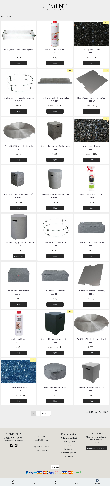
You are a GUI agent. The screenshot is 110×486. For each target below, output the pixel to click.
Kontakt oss (68, 449)
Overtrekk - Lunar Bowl (55, 387)
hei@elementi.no (41, 450)
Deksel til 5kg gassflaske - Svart (55, 339)
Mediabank (69, 456)
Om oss (69, 445)
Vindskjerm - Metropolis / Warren (19, 98)
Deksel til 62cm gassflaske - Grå (55, 146)
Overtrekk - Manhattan (18, 291)
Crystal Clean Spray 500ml (91, 194)
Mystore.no (18, 440)
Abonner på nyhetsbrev (96, 448)
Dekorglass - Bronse (91, 146)
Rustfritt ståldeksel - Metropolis (19, 146)
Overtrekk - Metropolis (55, 291)
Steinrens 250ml (18, 339)
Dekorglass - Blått (19, 387)
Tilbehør (9, 16)
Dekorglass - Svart (91, 49)
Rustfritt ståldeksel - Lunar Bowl (91, 339)
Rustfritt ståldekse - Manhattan (91, 98)
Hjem (2, 16)
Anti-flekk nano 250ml (55, 49)
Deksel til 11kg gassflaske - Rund (19, 242)
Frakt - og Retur (69, 442)
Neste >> (46, 413)
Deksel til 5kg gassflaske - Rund (55, 194)
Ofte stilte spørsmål (68, 453)
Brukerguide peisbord (69, 438)
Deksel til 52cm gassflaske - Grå (18, 194)
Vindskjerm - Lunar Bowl (55, 242)
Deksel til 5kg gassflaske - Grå (91, 387)
